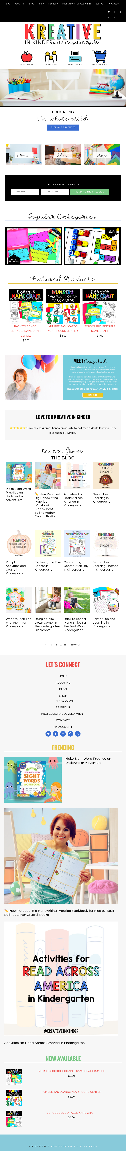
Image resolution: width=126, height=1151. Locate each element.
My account (65, 700)
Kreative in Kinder (63, 35)
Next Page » (76, 645)
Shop (63, 695)
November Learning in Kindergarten (102, 498)
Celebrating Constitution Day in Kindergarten (76, 566)
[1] (63, 104)
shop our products (63, 127)
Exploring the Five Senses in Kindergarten (48, 566)
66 (65, 645)
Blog (63, 689)
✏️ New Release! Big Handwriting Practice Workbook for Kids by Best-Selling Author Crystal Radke (47, 505)
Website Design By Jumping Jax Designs (74, 1146)
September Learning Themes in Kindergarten (105, 566)
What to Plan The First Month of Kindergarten (19, 622)
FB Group (63, 707)
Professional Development (63, 713)
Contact (63, 720)
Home (63, 676)
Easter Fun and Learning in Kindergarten (104, 622)
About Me (63, 682)
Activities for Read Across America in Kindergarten (44, 1043)
